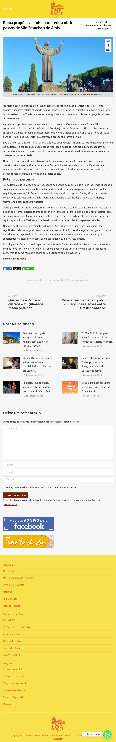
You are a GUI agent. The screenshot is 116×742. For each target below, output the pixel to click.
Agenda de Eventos (13, 634)
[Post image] (11, 338)
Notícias (41, 280)
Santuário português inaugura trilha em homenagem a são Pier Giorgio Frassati (35, 339)
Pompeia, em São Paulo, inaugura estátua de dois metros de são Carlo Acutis (38, 387)
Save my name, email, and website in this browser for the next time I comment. (42, 487)
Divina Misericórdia (13, 585)
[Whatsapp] (107, 734)
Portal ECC (9, 620)
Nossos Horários (12, 605)
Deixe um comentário (78, 280)
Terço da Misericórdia (15, 683)
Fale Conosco (10, 598)
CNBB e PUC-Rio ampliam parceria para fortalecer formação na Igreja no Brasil (97, 337)
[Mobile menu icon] (111, 9)
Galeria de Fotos (12, 641)
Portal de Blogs (11, 648)
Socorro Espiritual (13, 697)
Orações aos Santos (14, 690)
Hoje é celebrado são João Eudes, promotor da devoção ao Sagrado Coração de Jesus (96, 364)
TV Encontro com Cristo (16, 627)
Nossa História (11, 571)
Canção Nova (18, 258)
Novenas (8, 704)
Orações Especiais (13, 669)
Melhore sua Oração (14, 676)
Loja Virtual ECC (12, 655)
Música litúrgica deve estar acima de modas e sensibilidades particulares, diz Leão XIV (37, 364)
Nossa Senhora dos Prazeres (18, 578)
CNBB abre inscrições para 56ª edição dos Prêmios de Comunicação (96, 387)
